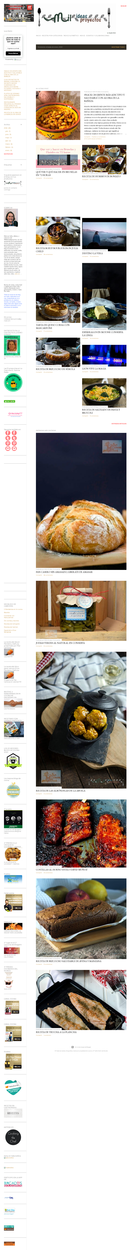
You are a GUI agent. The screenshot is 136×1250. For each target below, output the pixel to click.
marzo (8, 144)
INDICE (82, 36)
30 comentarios (48, 178)
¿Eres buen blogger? (9, 1213)
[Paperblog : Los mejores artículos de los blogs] (9, 1199)
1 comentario (47, 1035)
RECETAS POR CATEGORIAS (52, 36)
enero (8, 150)
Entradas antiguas (119, 423)
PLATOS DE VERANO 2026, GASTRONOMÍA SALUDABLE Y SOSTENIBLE (11, 96)
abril (7, 141)
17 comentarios (48, 331)
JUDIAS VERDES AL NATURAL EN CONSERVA (60, 642)
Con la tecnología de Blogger (83, 1047)
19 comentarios (94, 416)
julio (7, 131)
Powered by (9, 59)
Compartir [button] (87, 137)
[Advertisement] (81, 69)
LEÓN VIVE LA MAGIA (94, 368)
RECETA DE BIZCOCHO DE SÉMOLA (55, 369)
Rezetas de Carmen (11, 627)
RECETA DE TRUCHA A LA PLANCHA (56, 1032)
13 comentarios (94, 371)
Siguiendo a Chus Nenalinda (10, 631)
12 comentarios (48, 793)
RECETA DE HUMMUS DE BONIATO (101, 176)
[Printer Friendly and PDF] (9, 402)
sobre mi (17, 274)
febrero (9, 147)
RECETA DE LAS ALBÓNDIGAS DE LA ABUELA (60, 790)
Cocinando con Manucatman (9, 616)
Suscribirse (13, 53)
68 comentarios (48, 575)
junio (8, 134)
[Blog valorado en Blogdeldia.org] (9, 1210)
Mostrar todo (118, 47)
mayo (8, 138)
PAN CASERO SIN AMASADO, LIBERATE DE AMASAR (64, 571)
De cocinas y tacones (11, 621)
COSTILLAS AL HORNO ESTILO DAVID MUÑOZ (61, 869)
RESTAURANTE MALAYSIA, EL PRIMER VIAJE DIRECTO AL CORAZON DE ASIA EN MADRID (12, 105)
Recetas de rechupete (12, 624)
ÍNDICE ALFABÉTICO (71, 36)
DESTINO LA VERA (92, 253)
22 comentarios (94, 179)
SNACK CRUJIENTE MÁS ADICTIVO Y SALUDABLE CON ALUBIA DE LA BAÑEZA (104, 98)
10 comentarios (94, 256)
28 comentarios (48, 254)
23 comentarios (48, 872)
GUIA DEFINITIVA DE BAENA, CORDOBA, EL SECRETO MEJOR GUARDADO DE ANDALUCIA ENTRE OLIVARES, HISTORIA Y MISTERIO (12, 85)
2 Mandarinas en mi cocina (13, 609)
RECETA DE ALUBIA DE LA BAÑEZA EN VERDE (12, 113)
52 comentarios (48, 646)
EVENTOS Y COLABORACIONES (97, 36)
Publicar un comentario (99, 137)
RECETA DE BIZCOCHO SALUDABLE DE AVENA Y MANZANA (68, 961)
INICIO (38, 36)
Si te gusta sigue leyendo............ (94, 139)
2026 (7, 128)
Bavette (7, 612)
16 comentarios (94, 338)
